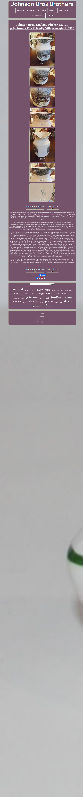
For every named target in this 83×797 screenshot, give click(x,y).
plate (56, 302)
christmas (15, 298)
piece (24, 302)
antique (27, 290)
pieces (21, 294)
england (18, 289)
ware (53, 290)
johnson (32, 297)
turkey (40, 290)
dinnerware (68, 290)
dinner (68, 301)
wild (61, 302)
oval (26, 294)
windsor (32, 294)
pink (47, 298)
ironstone (36, 306)
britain (64, 293)
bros (49, 305)
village (40, 293)
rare (70, 294)
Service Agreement (42, 321)
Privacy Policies (42, 319)
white (22, 298)
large (33, 290)
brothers (57, 297)
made (42, 298)
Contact (42, 316)
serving (60, 290)
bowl (43, 306)
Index (42, 313)
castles (49, 293)
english (41, 302)
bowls (56, 294)
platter (49, 301)
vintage (16, 301)
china (47, 289)
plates (69, 297)
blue (15, 293)
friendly (33, 301)
